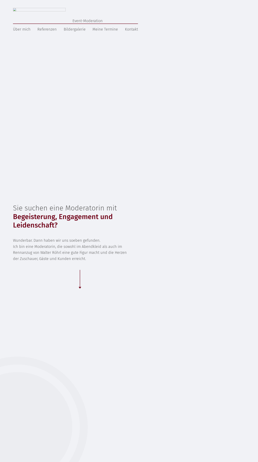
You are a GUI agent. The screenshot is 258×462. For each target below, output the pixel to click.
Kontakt (131, 29)
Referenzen (47, 29)
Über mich (22, 29)
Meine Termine (105, 29)
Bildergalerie (75, 29)
